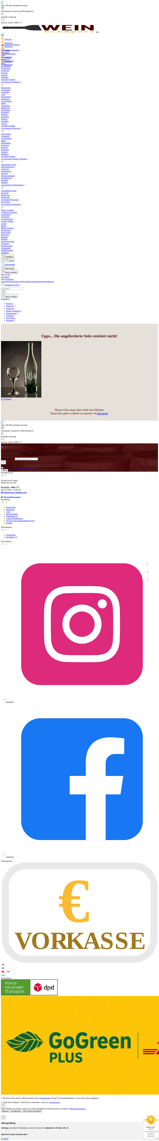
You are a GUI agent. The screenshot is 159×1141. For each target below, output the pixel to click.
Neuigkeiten (11, 535)
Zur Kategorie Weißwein (11, 82)
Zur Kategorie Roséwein (11, 128)
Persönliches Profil (16, 281)
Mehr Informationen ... (78, 1109)
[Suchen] (3, 292)
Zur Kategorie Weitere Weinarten (14, 159)
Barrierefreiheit (12, 514)
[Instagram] (153, 564)
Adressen (28, 281)
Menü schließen (11, 272)
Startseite (102, 413)
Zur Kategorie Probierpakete (12, 185)
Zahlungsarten (38, 281)
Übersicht (5, 281)
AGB (8, 512)
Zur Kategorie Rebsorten (11, 204)
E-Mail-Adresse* (8, 459)
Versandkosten (44, 1098)
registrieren (9, 279)
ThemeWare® (54, 1102)
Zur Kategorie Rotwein (10, 45)
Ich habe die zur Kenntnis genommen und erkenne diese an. (38, 468)
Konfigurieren (16, 1111)
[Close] (3, 1117)
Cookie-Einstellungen (14, 518)
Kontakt (9, 523)
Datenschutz (11, 507)
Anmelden (5, 277)
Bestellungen (49, 281)
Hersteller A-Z (11, 537)
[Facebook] (153, 572)
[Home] (79, 35)
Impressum (10, 509)
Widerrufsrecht (12, 516)
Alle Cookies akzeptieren (32, 1111)
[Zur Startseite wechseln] (50, 32)
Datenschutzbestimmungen (24, 468)
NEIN (6, 1139)
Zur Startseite (6, 399)
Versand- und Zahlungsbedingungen (20, 521)
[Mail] (153, 580)
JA (2, 1139)
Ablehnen (5, 1111)
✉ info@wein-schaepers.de (14, 492)
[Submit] (3, 462)
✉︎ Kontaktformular (11, 497)
